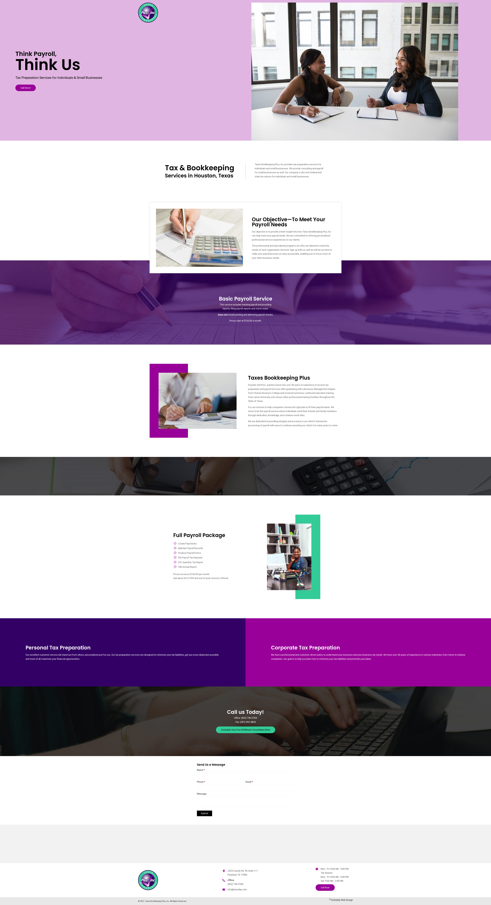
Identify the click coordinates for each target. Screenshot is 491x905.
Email (249, 782)
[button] (25, 88)
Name (201, 770)
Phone (201, 782)
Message (202, 793)
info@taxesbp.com (237, 889)
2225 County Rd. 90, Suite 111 (243, 870)
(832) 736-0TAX (249, 718)
